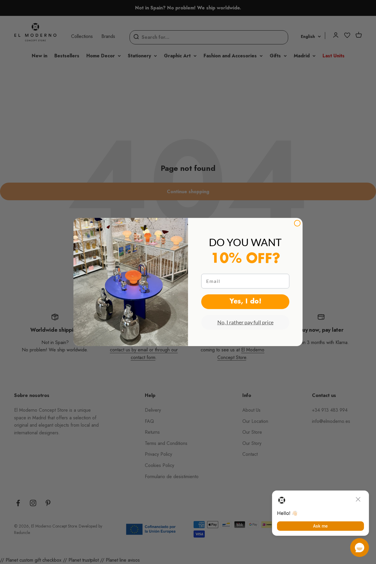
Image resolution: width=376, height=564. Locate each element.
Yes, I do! (245, 301)
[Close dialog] (297, 223)
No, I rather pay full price (245, 322)
